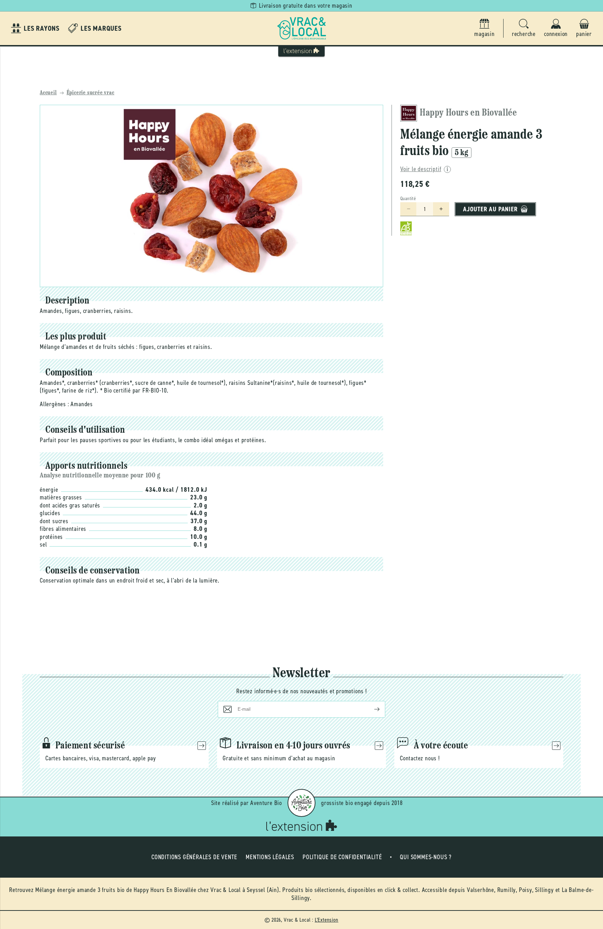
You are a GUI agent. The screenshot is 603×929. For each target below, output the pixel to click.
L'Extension (326, 919)
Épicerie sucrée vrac (90, 93)
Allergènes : (54, 404)
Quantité (408, 198)
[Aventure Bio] (301, 803)
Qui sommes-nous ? (426, 857)
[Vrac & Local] (301, 28)
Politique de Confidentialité (342, 857)
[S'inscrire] (371, 709)
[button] (524, 28)
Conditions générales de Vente (194, 857)
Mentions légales (270, 857)
